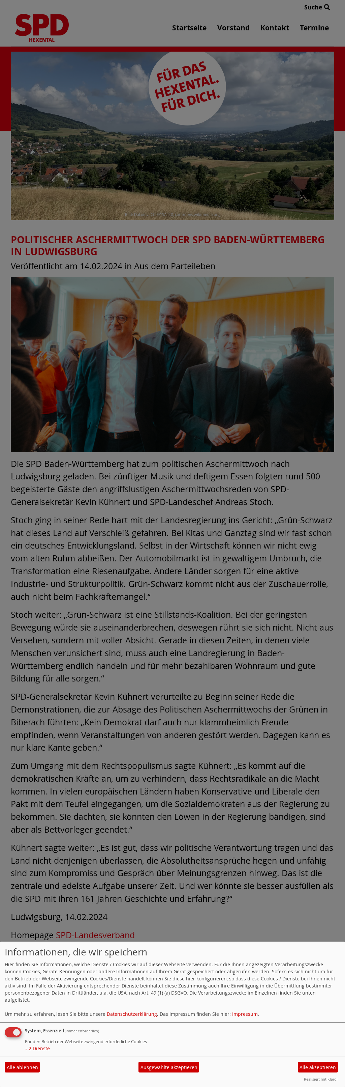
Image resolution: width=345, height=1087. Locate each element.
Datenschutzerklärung (132, 1014)
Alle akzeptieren (318, 1067)
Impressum (245, 1014)
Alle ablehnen (22, 1067)
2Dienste (37, 1048)
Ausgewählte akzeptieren (168, 1067)
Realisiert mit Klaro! (321, 1079)
